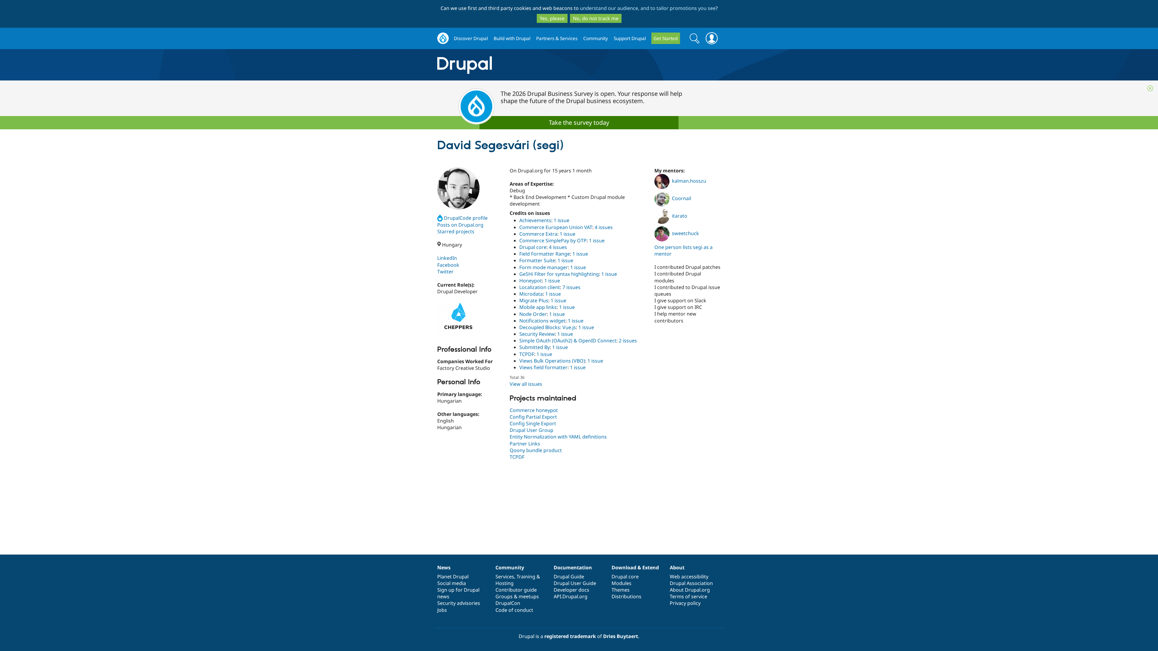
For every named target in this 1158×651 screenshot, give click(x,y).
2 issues (628, 340)
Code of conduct (514, 610)
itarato (679, 215)
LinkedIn (447, 258)
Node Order (533, 314)
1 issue (561, 220)
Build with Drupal (512, 38)
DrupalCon (507, 603)
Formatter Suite (537, 260)
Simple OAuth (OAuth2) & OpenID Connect (567, 340)
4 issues (604, 227)
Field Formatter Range (544, 253)
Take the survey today (579, 122)
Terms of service (688, 596)
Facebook (448, 265)
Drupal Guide (569, 576)
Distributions (626, 596)
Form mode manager (543, 267)
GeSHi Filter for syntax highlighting (559, 274)
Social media (451, 583)
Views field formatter (543, 367)
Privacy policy (685, 603)
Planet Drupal (453, 576)
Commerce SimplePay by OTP (553, 240)
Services (504, 576)
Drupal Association (691, 583)
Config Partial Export (533, 417)
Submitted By (534, 347)
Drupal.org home (443, 38)
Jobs (442, 610)
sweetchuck (685, 233)
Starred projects (455, 231)
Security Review (537, 334)
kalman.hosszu (689, 181)
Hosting (504, 583)
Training (526, 576)
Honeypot (530, 280)
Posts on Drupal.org (460, 225)
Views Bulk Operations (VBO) (552, 360)
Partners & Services (556, 38)
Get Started (665, 38)
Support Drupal (630, 38)
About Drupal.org (690, 590)
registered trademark (570, 636)
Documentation (573, 567)
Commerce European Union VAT (555, 227)
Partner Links (525, 443)
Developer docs (571, 590)
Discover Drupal (471, 38)
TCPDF (526, 354)
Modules (621, 583)
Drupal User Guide (575, 583)
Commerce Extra (538, 234)
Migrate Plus (533, 300)
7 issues (571, 287)
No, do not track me (596, 18)
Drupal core (532, 247)
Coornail (681, 198)
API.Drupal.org (570, 596)
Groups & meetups (517, 596)
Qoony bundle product (536, 450)
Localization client (539, 287)
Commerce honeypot (534, 410)
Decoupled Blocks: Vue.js (547, 327)
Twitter (445, 271)
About (677, 567)
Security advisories (458, 603)
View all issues (526, 384)
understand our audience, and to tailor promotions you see (648, 8)
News (444, 567)
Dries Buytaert (620, 636)
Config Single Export (533, 423)
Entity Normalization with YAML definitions (558, 436)
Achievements (535, 220)
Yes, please (552, 18)
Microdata (531, 294)
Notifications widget (542, 320)
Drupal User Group (531, 430)
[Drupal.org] (518, 65)
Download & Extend (635, 567)
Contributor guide (516, 590)
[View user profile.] (458, 188)
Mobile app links (538, 307)
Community (595, 38)
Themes (621, 590)
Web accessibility (689, 576)
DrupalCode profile (466, 218)
